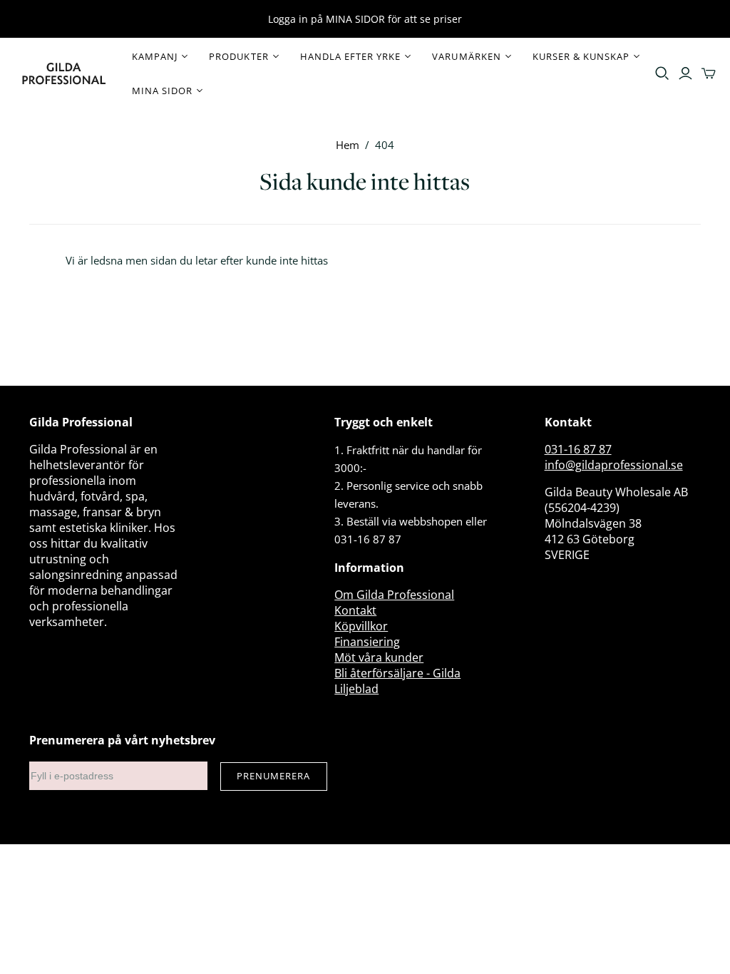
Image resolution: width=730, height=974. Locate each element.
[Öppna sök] (662, 73)
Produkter (238, 56)
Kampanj (155, 56)
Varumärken (466, 56)
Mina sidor (162, 90)
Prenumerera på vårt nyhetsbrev (122, 740)
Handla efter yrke (350, 56)
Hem (347, 145)
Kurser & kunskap (581, 56)
